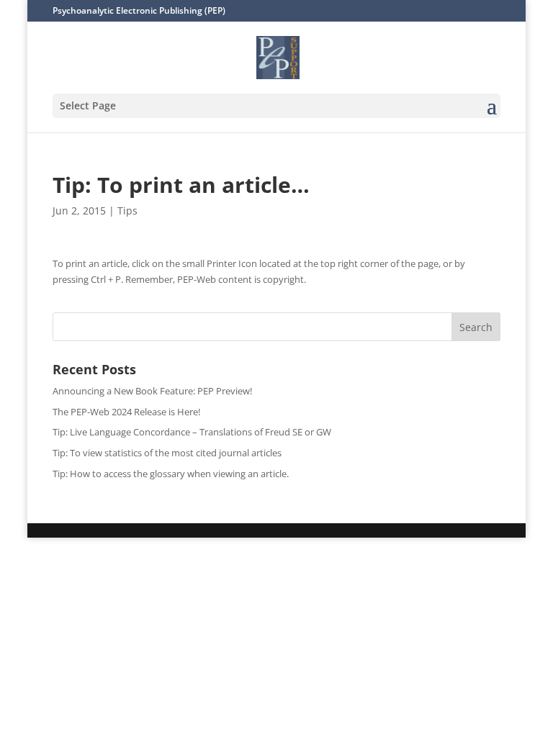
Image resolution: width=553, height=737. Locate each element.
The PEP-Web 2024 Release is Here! (126, 411)
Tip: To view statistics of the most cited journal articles (167, 452)
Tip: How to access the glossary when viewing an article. (171, 473)
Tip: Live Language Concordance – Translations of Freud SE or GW (192, 431)
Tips (127, 210)
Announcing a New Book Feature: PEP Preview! (152, 390)
